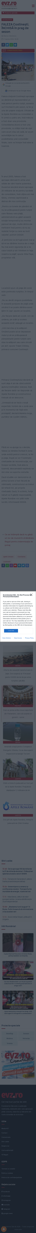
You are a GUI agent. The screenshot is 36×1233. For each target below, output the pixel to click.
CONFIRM (11, 630)
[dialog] (18, 616)
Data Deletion (6, 638)
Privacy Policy (29, 638)
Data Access (18, 638)
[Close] (32, 595)
